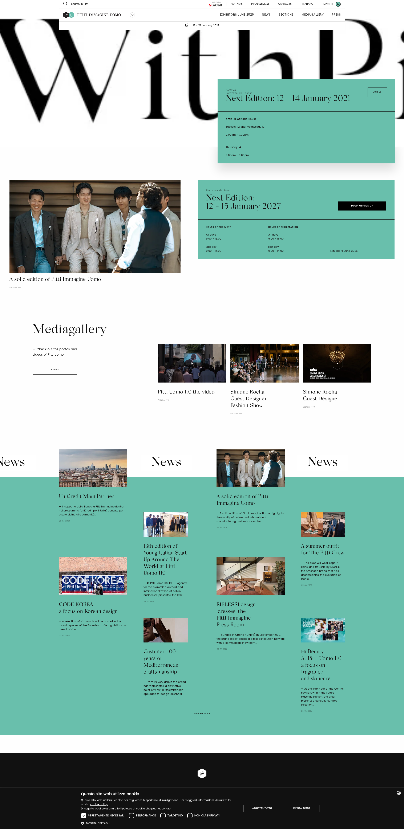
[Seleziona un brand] (132, 14)
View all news (202, 713)
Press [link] (336, 15)
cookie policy (99, 804)
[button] (159, 823)
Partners (237, 4)
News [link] (266, 15)
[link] (329, 4)
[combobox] (399, 793)
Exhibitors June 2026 (344, 251)
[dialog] (202, 808)
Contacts (285, 4)
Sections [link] (286, 15)
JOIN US (377, 92)
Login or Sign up (362, 206)
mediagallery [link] (313, 15)
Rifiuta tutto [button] (301, 808)
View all (54, 369)
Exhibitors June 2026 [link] (237, 15)
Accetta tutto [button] (262, 808)
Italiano (307, 4)
